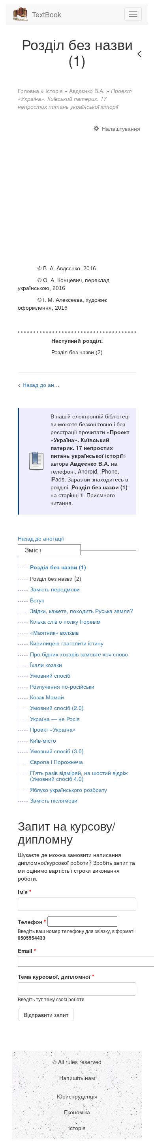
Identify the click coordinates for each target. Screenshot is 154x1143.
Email (27, 951)
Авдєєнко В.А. (87, 91)
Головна (28, 91)
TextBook (46, 14)
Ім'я (24, 892)
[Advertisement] (77, 190)
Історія (54, 91)
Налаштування (121, 128)
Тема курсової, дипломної (56, 976)
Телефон (32, 922)
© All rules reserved (77, 1062)
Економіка (77, 1112)
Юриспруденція (77, 1096)
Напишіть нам (77, 1078)
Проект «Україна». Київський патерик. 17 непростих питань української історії (75, 98)
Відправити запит (46, 1014)
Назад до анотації (46, 384)
